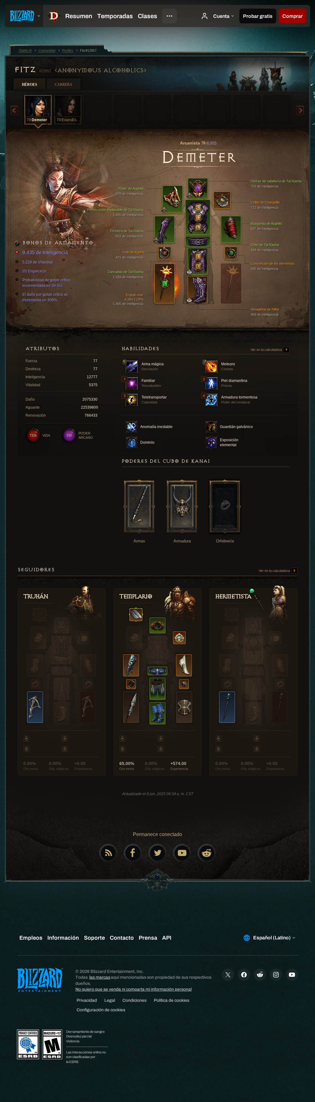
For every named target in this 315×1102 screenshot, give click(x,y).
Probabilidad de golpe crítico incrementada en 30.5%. (46, 283)
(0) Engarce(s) (34, 271)
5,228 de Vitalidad (37, 262)
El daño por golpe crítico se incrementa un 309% (45, 297)
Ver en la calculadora (267, 349)
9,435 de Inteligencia (45, 252)
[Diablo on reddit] (206, 853)
